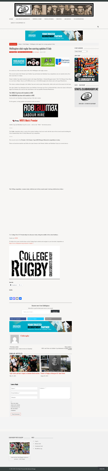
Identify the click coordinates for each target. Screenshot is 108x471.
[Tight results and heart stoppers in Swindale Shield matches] (25, 363)
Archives (67, 19)
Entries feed (38, 443)
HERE (31, 93)
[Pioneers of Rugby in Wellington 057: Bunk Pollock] (56, 363)
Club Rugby (26, 44)
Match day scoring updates (25, 52)
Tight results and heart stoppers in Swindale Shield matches (25, 373)
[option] (19, 62)
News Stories (49, 19)
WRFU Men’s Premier (28, 120)
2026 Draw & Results (23, 19)
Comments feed (39, 446)
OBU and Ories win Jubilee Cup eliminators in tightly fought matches (56, 349)
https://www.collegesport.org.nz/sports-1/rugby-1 (21, 243)
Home (11, 19)
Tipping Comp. (37, 19)
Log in (36, 441)
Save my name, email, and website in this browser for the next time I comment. (15, 407)
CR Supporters (79, 19)
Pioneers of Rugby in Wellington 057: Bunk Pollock (53, 373)
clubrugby (36, 52)
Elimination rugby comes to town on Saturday (20, 348)
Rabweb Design (31, 469)
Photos (59, 19)
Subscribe (55, 312)
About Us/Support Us (18, 23)
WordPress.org (38, 448)
